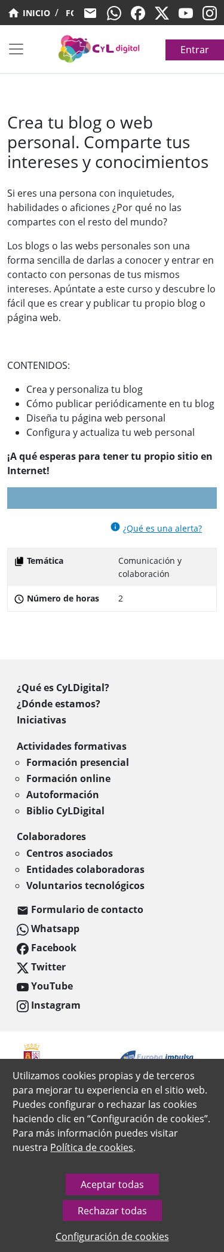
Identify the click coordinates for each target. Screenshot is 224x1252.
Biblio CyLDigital (65, 810)
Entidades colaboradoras (85, 869)
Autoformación (62, 794)
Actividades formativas (72, 746)
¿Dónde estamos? (58, 703)
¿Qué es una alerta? (162, 528)
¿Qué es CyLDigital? (63, 687)
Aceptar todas (112, 1184)
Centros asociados (69, 853)
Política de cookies (91, 1147)
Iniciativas (41, 719)
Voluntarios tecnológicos (85, 885)
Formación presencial (77, 762)
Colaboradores (51, 836)
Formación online (68, 778)
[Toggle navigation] (16, 49)
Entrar (194, 49)
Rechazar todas (112, 1210)
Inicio (35, 13)
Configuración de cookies (112, 1236)
